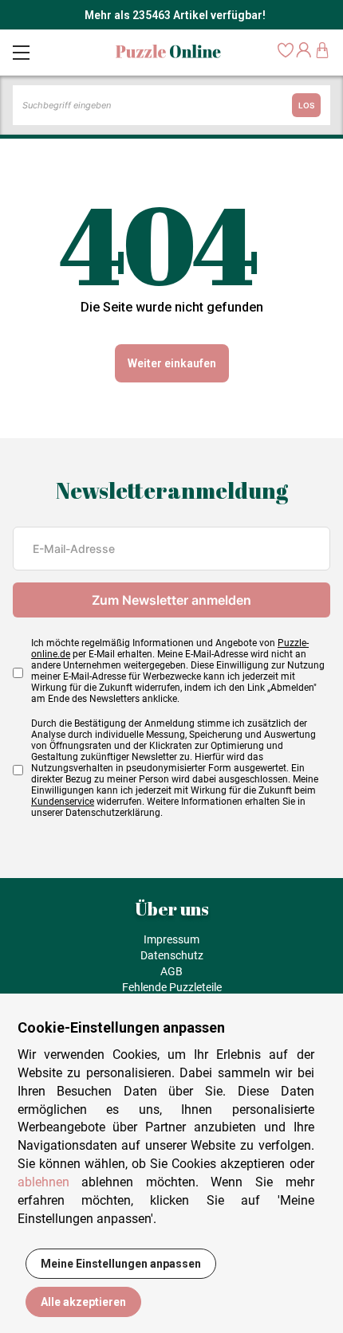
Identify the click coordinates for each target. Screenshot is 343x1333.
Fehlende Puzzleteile (172, 987)
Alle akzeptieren (83, 1302)
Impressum (171, 939)
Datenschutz (171, 955)
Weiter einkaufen (172, 363)
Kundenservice (62, 801)
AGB (171, 971)
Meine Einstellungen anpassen (121, 1263)
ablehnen (43, 1182)
